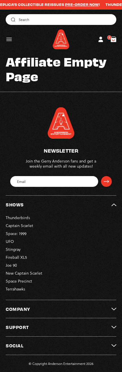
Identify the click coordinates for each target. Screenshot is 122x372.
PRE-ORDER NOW (77, 4)
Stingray (13, 249)
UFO (10, 241)
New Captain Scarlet (24, 273)
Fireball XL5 (16, 257)
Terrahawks (15, 289)
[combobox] (61, 19)
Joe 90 (11, 265)
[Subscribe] (106, 181)
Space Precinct (19, 281)
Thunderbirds (18, 218)
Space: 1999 (16, 233)
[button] (9, 39)
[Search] (12, 19)
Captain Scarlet (19, 225)
